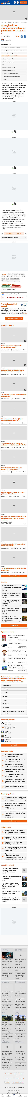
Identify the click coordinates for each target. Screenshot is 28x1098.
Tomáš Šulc (8, 40)
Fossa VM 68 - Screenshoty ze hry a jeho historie (7, 1024)
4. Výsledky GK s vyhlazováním (10, 56)
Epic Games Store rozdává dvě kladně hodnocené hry (11, 892)
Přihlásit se (23, 2)
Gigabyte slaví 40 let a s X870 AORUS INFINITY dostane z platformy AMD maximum (13, 518)
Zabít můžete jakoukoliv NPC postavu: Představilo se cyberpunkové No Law (10, 870)
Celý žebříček (14, 745)
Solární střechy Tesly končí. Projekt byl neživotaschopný (6, 1067)
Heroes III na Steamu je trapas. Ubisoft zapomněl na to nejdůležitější (20, 962)
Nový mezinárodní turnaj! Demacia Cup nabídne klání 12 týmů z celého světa (20, 1007)
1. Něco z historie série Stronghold (11, 47)
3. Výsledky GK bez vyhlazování (10, 53)
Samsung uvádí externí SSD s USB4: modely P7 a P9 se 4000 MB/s (7, 1053)
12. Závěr (4, 79)
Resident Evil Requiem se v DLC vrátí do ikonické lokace (7, 1007)
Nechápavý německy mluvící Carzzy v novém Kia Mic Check (11, 898)
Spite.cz (4, 873)
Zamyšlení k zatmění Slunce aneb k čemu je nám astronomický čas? (12, 371)
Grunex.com (5, 888)
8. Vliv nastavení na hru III (8, 67)
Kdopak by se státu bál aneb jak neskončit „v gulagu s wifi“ (11, 468)
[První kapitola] (2, 233)
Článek (9, 22)
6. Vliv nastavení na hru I (8, 61)
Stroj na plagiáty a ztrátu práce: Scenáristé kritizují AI (7, 969)
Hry (5, 22)
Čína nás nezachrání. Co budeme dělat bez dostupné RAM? (13, 545)
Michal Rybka (6, 349)
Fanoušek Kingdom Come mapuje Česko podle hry (11, 877)
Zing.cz (3, 880)
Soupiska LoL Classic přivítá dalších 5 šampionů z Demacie (20, 1000)
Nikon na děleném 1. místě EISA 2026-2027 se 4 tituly (20, 1065)
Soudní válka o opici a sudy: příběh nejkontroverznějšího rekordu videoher (13, 444)
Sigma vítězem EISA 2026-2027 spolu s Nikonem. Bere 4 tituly (20, 1059)
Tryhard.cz (4, 901)
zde (14, 313)
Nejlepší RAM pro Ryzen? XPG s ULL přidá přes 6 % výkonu (12, 493)
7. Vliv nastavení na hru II (8, 64)
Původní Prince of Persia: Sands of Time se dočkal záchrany (20, 1030)
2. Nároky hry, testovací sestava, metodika (13, 50)
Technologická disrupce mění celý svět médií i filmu (13, 569)
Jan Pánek (5, 423)
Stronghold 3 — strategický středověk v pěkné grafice (20, 22)
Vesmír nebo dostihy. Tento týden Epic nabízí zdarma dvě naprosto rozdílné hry (10, 884)
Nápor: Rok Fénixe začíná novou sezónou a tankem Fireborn (7, 1036)
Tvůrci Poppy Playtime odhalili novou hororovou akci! (7, 975)
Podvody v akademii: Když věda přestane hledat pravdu (11, 346)
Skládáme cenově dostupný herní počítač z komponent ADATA (11, 419)
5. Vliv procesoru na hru (8, 59)
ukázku (25, 313)
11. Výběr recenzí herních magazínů (11, 76)
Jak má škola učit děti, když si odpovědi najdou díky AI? (13, 395)
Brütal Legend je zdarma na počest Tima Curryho (20, 1036)
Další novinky (14, 625)
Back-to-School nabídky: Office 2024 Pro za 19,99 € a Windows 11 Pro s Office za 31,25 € (7, 1060)
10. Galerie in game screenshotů (10, 73)
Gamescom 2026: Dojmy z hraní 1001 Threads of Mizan (20, 969)
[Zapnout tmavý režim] (18, 2)
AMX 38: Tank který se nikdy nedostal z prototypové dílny (7, 1030)
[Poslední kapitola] (25, 233)
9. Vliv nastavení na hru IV (8, 70)
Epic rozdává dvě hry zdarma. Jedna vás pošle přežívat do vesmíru (20, 976)
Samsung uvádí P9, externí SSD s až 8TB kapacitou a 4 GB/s (20, 1053)
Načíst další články (14, 576)
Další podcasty (14, 821)
